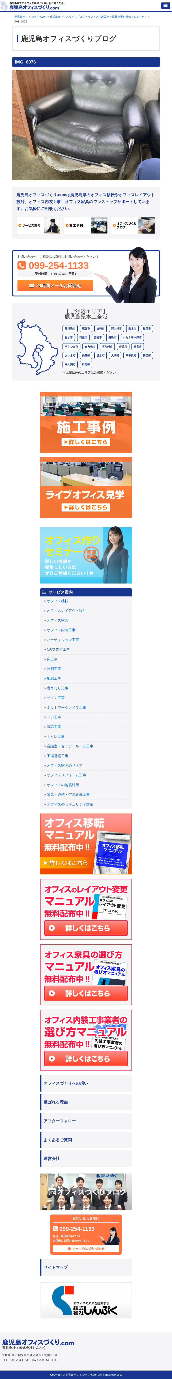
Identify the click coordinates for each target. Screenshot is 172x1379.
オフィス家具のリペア (65, 765)
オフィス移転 (57, 601)
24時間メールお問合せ (58, 285)
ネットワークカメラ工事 (66, 707)
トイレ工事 (56, 736)
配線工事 (54, 678)
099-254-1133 (57, 265)
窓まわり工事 (57, 688)
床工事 (52, 659)
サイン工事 (56, 698)
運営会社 (52, 1158)
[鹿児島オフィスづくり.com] (34, 7)
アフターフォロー (60, 1121)
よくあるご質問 (58, 1140)
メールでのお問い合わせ (88, 1248)
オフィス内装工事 (61, 630)
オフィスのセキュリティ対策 (70, 804)
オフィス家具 (57, 620)
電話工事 (54, 727)
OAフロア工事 (58, 649)
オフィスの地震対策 (63, 785)
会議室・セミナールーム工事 (70, 746)
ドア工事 (54, 717)
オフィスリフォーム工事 (66, 775)
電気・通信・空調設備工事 (68, 794)
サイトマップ (56, 1267)
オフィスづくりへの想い (66, 1083)
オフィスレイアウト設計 (66, 610)
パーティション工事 (63, 640)
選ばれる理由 (56, 1102)
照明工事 (54, 669)
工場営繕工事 (57, 756)
